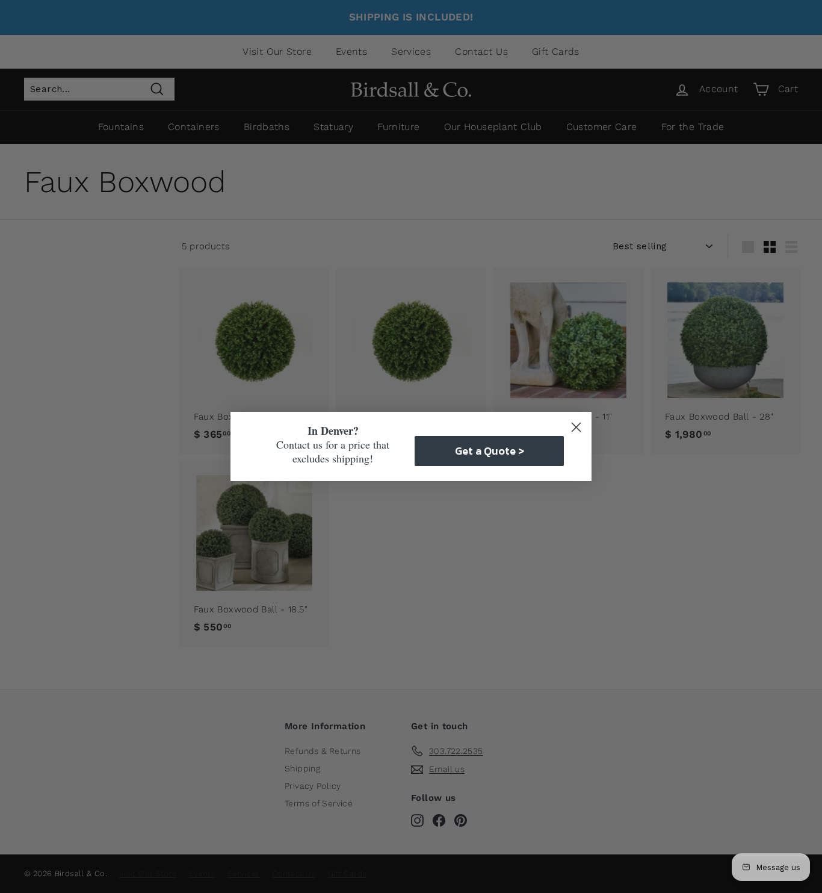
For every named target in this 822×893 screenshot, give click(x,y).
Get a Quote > (489, 451)
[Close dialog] (576, 427)
